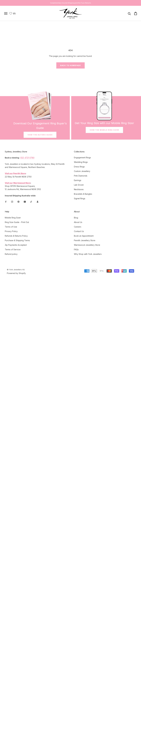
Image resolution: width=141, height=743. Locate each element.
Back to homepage (70, 65)
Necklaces (79, 189)
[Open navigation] (5, 13)
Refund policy (11, 254)
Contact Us (79, 231)
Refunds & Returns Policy (16, 236)
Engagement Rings (82, 157)
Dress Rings (79, 166)
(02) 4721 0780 (27, 157)
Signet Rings (79, 198)
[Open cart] (135, 13)
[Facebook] (6, 201)
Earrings (77, 180)
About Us (78, 222)
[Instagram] (12, 201)
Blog (76, 217)
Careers (77, 227)
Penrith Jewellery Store (84, 240)
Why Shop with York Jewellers (88, 254)
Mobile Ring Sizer (13, 217)
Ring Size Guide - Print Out (17, 222)
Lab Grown (79, 185)
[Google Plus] (37, 201)
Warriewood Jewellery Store (87, 245)
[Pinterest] (18, 201)
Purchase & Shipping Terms (17, 240)
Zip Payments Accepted (16, 245)
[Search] (129, 13)
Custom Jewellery (82, 171)
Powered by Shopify (16, 273)
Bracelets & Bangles (83, 194)
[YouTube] (25, 201)
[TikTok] (31, 201)
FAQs (76, 249)
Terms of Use (11, 227)
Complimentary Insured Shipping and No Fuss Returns (70, 3)
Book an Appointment (83, 236)
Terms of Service (13, 249)
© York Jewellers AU (16, 269)
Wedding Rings (81, 162)
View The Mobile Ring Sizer (104, 130)
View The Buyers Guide (40, 135)
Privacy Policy (11, 231)
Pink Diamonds (80, 176)
